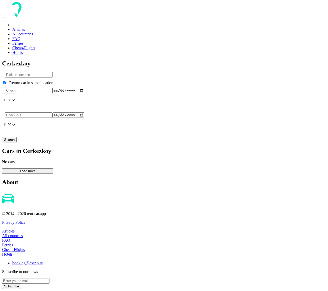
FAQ (16, 38)
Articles (18, 29)
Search (9, 140)
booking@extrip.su (27, 263)
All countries (22, 34)
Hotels (17, 52)
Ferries (17, 43)
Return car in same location (30, 83)
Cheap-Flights (23, 48)
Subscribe (11, 286)
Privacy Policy (14, 222)
